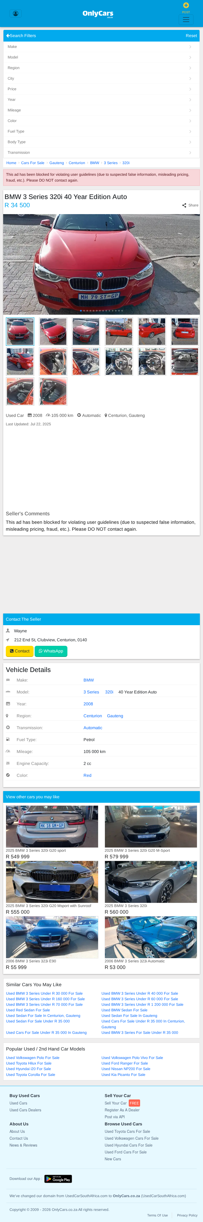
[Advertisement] (101, 469)
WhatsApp (53, 651)
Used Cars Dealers (25, 1109)
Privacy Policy (187, 1215)
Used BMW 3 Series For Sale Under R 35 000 (140, 1032)
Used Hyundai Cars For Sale (129, 1145)
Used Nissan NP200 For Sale (126, 1069)
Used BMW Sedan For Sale (124, 1010)
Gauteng (56, 163)
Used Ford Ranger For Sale (125, 1063)
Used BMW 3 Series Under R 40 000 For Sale (140, 993)
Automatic (93, 727)
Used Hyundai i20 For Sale (28, 1069)
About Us (17, 1131)
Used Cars (18, 1103)
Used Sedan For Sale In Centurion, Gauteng (43, 1015)
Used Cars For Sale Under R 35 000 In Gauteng (46, 1032)
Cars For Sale (32, 163)
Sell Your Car (122, 1103)
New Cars (113, 1158)
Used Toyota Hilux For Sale (29, 1063)
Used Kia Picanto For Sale (123, 1074)
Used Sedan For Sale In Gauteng (129, 1015)
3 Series (111, 163)
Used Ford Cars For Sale (126, 1152)
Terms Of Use (157, 1215)
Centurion (77, 163)
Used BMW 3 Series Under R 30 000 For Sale (44, 993)
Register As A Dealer (122, 1109)
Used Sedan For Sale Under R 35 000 (38, 1021)
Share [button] (193, 205)
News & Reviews (23, 1145)
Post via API (115, 1116)
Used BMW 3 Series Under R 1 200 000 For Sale (142, 1004)
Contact (21, 651)
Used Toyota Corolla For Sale (30, 1074)
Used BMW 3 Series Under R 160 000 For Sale (45, 999)
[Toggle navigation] (186, 19)
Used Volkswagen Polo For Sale (32, 1058)
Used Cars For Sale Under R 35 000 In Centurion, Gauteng (143, 1024)
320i (126, 163)
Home (11, 163)
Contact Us (19, 1138)
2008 (88, 704)
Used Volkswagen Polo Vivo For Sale (132, 1058)
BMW (94, 163)
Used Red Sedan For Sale (28, 1010)
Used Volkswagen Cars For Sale (132, 1138)
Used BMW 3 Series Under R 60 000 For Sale (140, 999)
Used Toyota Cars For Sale (127, 1131)
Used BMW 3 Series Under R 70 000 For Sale (44, 1004)
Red (87, 775)
